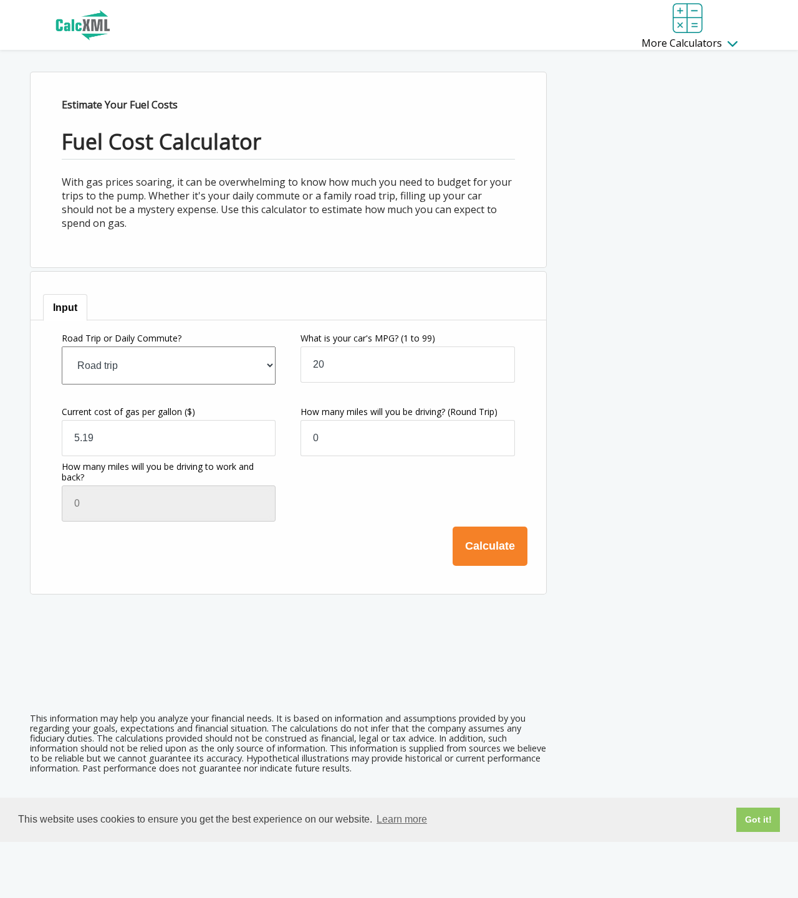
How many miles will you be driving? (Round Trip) (399, 412)
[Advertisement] (288, 669)
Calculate (490, 546)
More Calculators (683, 43)
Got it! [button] (758, 819)
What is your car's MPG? (367, 338)
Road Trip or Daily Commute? (121, 338)
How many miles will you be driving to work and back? (158, 472)
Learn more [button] (402, 819)
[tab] (65, 307)
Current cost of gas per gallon (128, 412)
